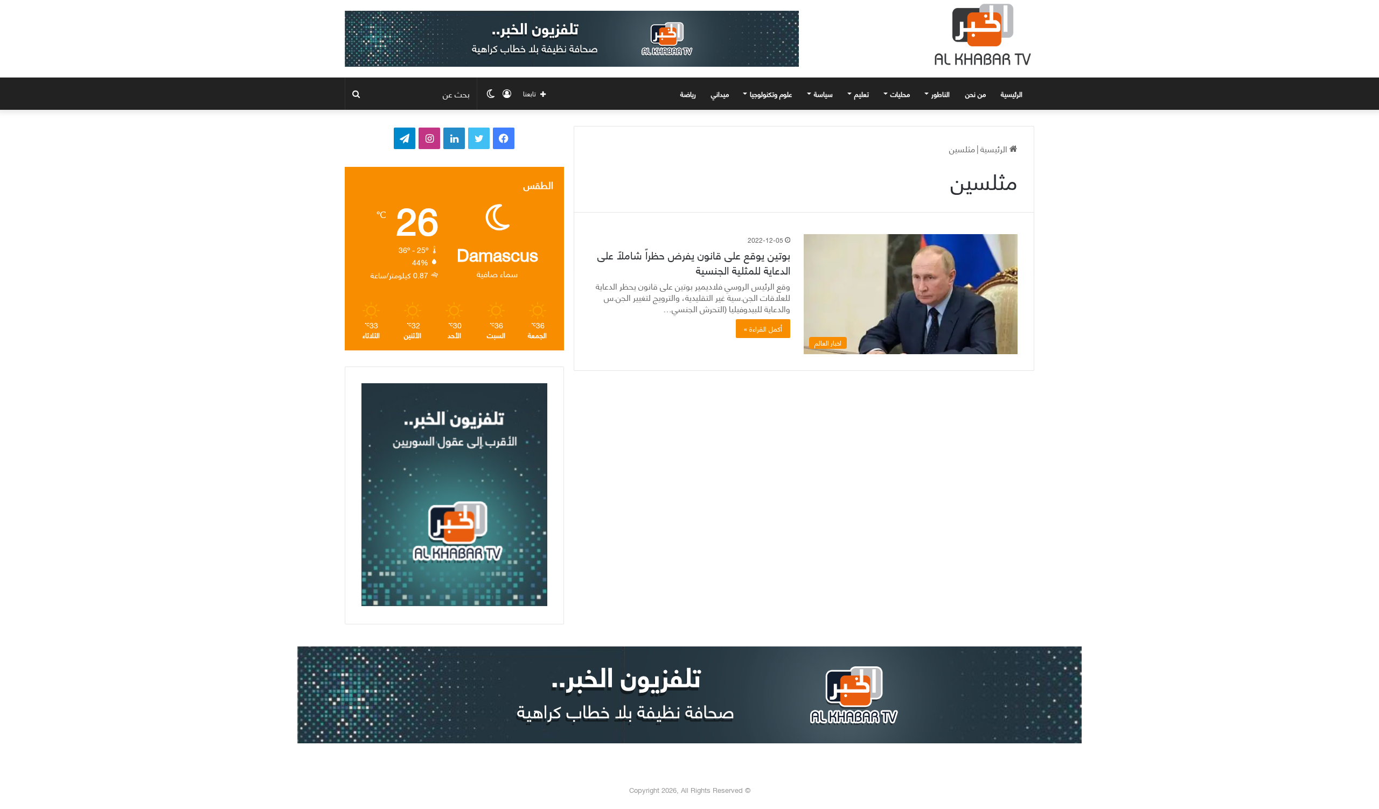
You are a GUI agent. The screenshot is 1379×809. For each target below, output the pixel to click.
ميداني (720, 93)
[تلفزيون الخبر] (980, 34)
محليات (900, 93)
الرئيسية (1013, 93)
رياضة (688, 93)
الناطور (940, 93)
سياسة (823, 93)
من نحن (975, 93)
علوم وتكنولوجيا (771, 93)
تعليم (861, 93)
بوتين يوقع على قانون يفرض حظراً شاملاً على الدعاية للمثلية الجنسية (693, 261)
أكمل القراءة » (763, 328)
